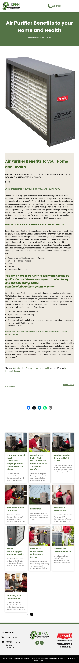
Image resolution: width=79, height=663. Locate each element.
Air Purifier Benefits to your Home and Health (31, 368)
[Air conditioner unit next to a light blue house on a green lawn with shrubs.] (39, 494)
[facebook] (37, 643)
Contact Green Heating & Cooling (29, 354)
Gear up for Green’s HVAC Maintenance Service (37, 552)
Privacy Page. (38, 660)
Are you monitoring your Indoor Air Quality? (16, 551)
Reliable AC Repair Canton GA (16, 509)
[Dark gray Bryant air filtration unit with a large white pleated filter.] (16, 536)
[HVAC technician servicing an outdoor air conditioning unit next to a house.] (63, 442)
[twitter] (42, 643)
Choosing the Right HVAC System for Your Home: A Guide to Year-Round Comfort (38, 462)
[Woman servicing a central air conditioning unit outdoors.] (16, 442)
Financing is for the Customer (14, 596)
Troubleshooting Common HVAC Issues (62, 458)
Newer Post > (68, 385)
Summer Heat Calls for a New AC (63, 550)
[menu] (74, 6)
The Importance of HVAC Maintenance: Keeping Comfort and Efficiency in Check (16, 462)
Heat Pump (35, 508)
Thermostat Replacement (60, 509)
